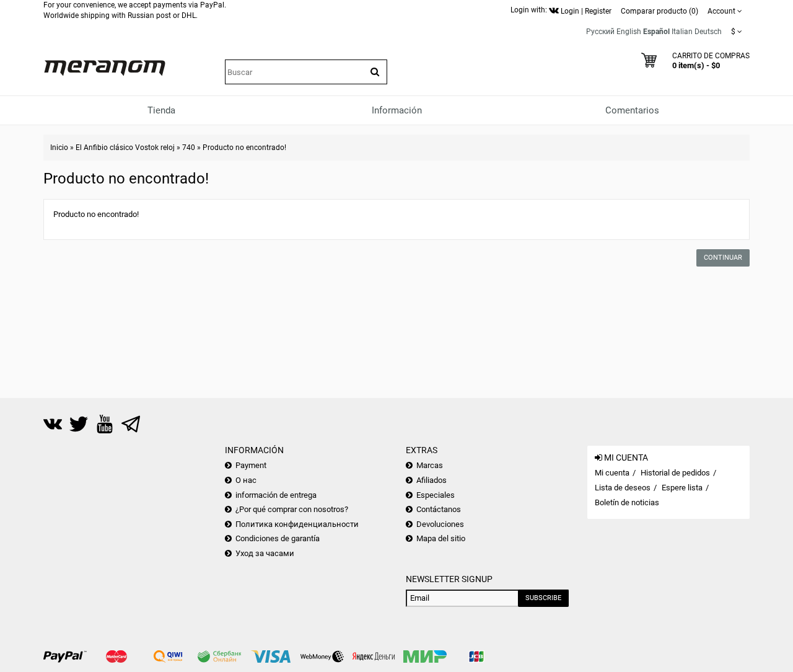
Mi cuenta (612, 472)
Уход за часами (264, 553)
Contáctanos (438, 509)
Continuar (723, 258)
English (628, 31)
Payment (250, 465)
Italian (682, 31)
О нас (245, 480)
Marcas (429, 465)
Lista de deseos (623, 487)
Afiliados (431, 480)
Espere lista (682, 487)
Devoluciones (440, 524)
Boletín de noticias (627, 502)
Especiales (435, 495)
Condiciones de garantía (277, 538)
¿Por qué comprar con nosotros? (291, 509)
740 (188, 147)
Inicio (59, 147)
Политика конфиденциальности (297, 524)
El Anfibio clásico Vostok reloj (125, 147)
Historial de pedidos (675, 472)
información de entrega (276, 495)
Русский (600, 31)
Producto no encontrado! (244, 147)
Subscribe (543, 598)
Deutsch (708, 31)
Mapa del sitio (440, 538)
